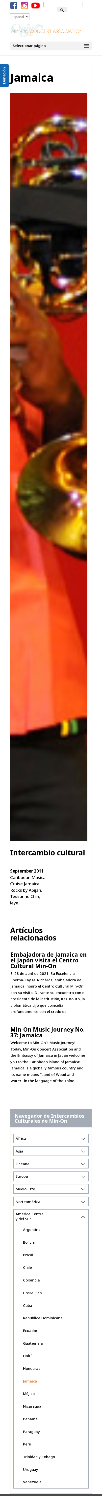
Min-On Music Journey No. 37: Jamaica (47, 1032)
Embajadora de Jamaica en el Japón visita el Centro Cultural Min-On (48, 960)
